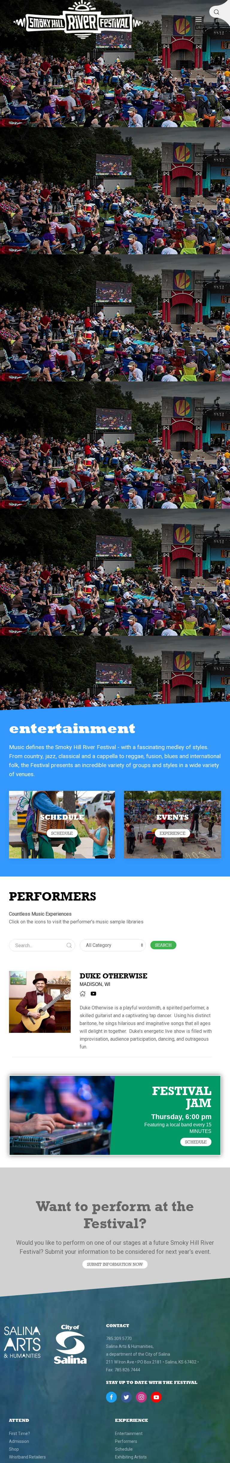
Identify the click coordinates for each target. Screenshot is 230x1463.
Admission (19, 1441)
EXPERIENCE (172, 833)
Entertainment (129, 1433)
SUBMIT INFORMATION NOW (115, 1264)
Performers (126, 1441)
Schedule (124, 1449)
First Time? (19, 1433)
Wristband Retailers (27, 1457)
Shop (14, 1449)
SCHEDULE (62, 833)
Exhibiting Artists (131, 1457)
